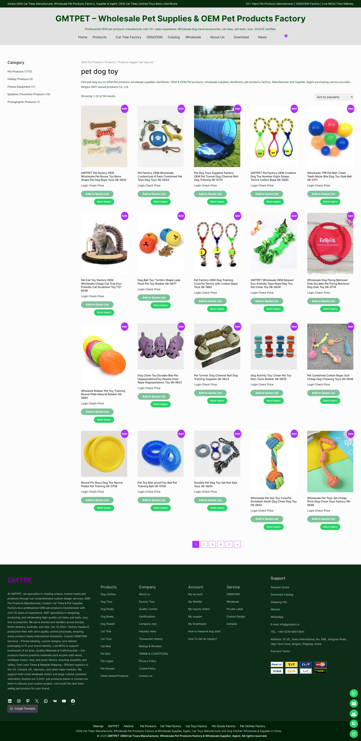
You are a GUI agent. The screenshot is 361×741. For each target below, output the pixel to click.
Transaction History (151, 638)
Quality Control (148, 609)
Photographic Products (22, 101)
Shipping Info (279, 602)
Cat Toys (106, 638)
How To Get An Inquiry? (202, 638)
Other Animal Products (114, 675)
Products (99, 37)
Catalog (174, 37)
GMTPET (113, 726)
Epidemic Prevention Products (26, 94)
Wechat (275, 609)
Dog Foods (107, 609)
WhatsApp (277, 616)
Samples (232, 623)
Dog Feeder (108, 623)
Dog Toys (106, 601)
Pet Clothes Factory (252, 726)
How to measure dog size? (204, 631)
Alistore (128, 726)
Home (82, 37)
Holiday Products (18, 79)
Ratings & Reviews (150, 646)
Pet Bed (105, 653)
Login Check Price (92, 185)
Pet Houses (108, 668)
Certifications (147, 616)
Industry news (147, 631)
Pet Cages (107, 661)
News (262, 37)
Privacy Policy (147, 661)
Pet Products (16, 71)
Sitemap (98, 726)
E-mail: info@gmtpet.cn (285, 624)
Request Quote (280, 587)
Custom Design (236, 616)
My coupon (195, 616)
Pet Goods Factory (224, 726)
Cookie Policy (147, 668)
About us (144, 594)
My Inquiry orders (199, 609)
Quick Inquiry (104, 201)
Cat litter (106, 646)
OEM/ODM (154, 37)
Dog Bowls (107, 616)
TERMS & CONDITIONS (153, 653)
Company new (148, 623)
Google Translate (24, 708)
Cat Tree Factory (128, 37)
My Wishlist (195, 601)
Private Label (235, 609)
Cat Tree (106, 631)
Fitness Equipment (19, 86)
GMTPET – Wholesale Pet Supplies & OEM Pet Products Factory (180, 18)
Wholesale (193, 37)
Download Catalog (282, 594)
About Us (217, 37)
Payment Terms (280, 651)
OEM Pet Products (92, 62)
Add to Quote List (97, 193)
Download (241, 37)
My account (195, 594)
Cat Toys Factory (196, 726)
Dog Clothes (108, 594)
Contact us (145, 675)
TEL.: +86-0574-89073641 (287, 631)
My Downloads (197, 623)
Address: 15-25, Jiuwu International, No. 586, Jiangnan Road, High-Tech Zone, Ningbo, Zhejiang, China (309, 641)
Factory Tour (147, 601)
